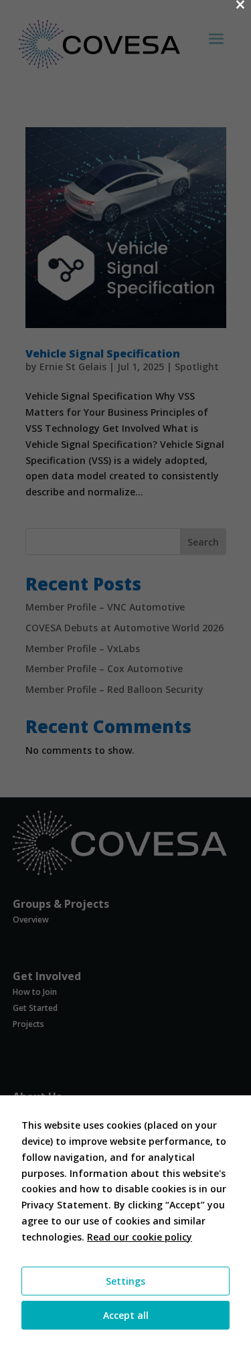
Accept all (126, 1315)
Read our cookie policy (139, 1236)
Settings (125, 1281)
